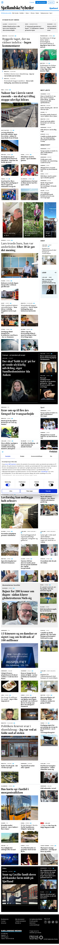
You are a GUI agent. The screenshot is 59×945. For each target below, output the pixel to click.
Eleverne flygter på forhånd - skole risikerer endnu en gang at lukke (48, 700)
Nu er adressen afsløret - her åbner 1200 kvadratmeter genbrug (48, 499)
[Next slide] (56, 220)
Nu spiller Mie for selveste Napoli (48, 589)
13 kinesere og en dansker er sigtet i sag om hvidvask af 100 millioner (19, 636)
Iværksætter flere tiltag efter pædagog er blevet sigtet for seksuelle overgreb (9, 183)
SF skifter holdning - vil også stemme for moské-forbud (29, 445)
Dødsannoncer (45, 13)
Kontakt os (18, 923)
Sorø (2, 695)
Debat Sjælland (31, 531)
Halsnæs (42, 606)
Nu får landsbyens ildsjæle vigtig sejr (29, 827)
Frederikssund (44, 35)
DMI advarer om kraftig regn (48, 130)
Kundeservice (4, 919)
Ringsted (4, 35)
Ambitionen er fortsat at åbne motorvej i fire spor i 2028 (29, 183)
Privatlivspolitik (33, 921)
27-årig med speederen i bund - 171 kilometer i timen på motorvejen (12, 28)
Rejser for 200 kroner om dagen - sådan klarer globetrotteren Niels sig (18, 594)
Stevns (3, 329)
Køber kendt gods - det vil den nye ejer (49, 108)
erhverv (48, 105)
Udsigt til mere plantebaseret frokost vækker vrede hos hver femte (9, 676)
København (43, 127)
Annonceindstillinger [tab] (36, 456)
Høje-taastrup (5, 130)
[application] (13, 220)
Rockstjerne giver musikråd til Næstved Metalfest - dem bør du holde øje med (9, 159)
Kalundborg (24, 178)
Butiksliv (49, 494)
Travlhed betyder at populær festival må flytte (28, 849)
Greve (4, 24)
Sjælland (44, 245)
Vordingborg (43, 868)
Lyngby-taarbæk (45, 845)
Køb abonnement (41, 2)
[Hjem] (2, 2)
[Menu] (57, 2)
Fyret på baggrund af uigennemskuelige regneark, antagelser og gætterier (29, 537)
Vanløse (3, 845)
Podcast (11, 358)
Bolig (48, 630)
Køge (2, 89)
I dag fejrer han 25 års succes (48, 42)
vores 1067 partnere (10, 464)
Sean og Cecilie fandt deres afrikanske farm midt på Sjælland (19, 877)
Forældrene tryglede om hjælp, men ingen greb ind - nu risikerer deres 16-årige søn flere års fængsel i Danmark (29, 701)
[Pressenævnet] (36, 936)
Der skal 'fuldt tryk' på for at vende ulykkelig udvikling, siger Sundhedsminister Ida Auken (18, 368)
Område (21, 13)
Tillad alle (48, 491)
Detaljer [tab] (22, 456)
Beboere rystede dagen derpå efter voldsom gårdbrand (9, 285)
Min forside (15, 13)
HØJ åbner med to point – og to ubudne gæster (28, 158)
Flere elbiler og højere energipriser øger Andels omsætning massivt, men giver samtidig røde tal (9, 446)
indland (49, 127)
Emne (27, 13)
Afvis (10, 491)
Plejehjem (11, 35)
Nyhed (50, 35)
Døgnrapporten (11, 24)
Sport (50, 13)
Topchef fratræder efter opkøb (28, 767)
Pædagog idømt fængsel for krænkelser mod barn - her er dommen (9, 334)
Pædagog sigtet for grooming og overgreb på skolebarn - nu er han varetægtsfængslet (49, 728)
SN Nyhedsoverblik (6, 13)
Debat (37, 13)
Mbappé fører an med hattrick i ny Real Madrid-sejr (49, 169)
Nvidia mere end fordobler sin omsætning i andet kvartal (49, 160)
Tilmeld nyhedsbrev (20, 921)
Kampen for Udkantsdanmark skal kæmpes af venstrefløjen (49, 251)
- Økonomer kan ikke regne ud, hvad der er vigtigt (48, 538)
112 (53, 24)
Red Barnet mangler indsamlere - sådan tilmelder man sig (48, 767)
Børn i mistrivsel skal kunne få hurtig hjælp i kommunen (48, 358)
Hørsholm (3, 407)
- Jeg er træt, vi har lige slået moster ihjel (48, 68)
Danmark (43, 165)
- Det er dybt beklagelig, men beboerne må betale (18, 82)
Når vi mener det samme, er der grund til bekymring (49, 281)
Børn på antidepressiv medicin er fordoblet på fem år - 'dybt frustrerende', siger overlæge (48, 382)
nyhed (47, 119)
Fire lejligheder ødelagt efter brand (8, 849)
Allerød (23, 558)
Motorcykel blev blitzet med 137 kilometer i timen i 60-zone (34, 28)
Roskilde (43, 134)
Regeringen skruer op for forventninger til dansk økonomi (48, 185)
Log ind (51, 2)
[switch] (22, 485)
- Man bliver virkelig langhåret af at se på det (9, 309)
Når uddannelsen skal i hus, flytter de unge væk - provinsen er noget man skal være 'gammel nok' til (48, 874)
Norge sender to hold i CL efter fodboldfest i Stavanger (49, 152)
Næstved (42, 63)
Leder (50, 277)
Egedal (22, 154)
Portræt (11, 871)
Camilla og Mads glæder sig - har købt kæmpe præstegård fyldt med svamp (49, 138)
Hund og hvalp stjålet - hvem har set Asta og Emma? (48, 122)
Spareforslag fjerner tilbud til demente (8, 562)
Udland (42, 190)
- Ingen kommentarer (16, 42)
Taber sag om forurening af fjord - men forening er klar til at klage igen (29, 334)
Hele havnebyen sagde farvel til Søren (48, 610)
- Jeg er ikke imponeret (9, 699)
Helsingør (27, 24)
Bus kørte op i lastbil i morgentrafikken (15, 790)
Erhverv (33, 13)
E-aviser (32, 2)
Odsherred (43, 94)
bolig (47, 134)
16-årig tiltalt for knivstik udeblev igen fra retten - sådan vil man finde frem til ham (9, 135)
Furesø (49, 24)
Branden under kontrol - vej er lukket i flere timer (49, 115)
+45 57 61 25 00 (9, 938)
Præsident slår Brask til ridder (48, 562)
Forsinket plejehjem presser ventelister (8, 534)
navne (48, 94)
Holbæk (42, 112)
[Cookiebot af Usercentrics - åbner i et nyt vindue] (50, 452)
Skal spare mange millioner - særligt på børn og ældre (49, 849)
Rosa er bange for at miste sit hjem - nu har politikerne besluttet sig (29, 676)
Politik (49, 180)
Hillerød (23, 329)
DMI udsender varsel (48, 788)
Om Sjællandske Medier (35, 919)
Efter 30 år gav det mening (18, 246)
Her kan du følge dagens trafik (48, 826)
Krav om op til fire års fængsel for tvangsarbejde (17, 412)
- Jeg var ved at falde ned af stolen (19, 75)
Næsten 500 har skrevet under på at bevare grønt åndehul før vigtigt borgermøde (29, 564)
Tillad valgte (29, 491)
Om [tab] (51, 456)
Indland (10, 670)
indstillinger (44, 471)
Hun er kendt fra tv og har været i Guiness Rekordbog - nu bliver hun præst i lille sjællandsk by (48, 99)
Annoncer (3, 923)
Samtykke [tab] (8, 456)
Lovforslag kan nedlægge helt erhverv (17, 499)
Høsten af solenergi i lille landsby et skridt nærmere (48, 896)
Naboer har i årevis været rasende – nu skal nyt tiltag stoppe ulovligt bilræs (18, 96)
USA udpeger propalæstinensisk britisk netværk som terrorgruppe (47, 195)
